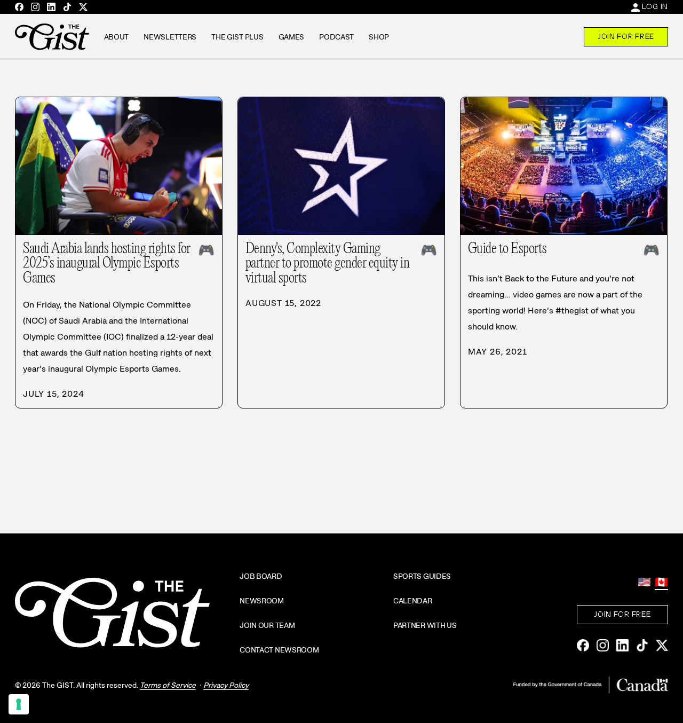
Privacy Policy (226, 685)
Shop (379, 37)
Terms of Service (168, 685)
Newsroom (262, 601)
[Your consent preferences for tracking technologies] (19, 704)
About (116, 37)
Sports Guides (422, 576)
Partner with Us (425, 625)
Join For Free (626, 36)
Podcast (336, 37)
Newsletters (170, 37)
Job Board (261, 576)
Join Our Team (267, 625)
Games (292, 37)
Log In (655, 6)
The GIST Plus (237, 37)
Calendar (412, 601)
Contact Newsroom (279, 650)
